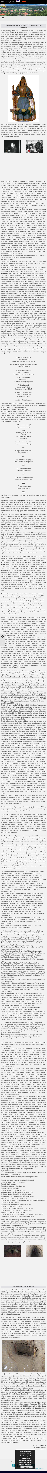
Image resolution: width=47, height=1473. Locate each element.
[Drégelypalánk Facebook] (14, 1465)
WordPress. (40, 1469)
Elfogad (26, 1467)
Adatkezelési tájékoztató (7, 2)
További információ (25, 1464)
